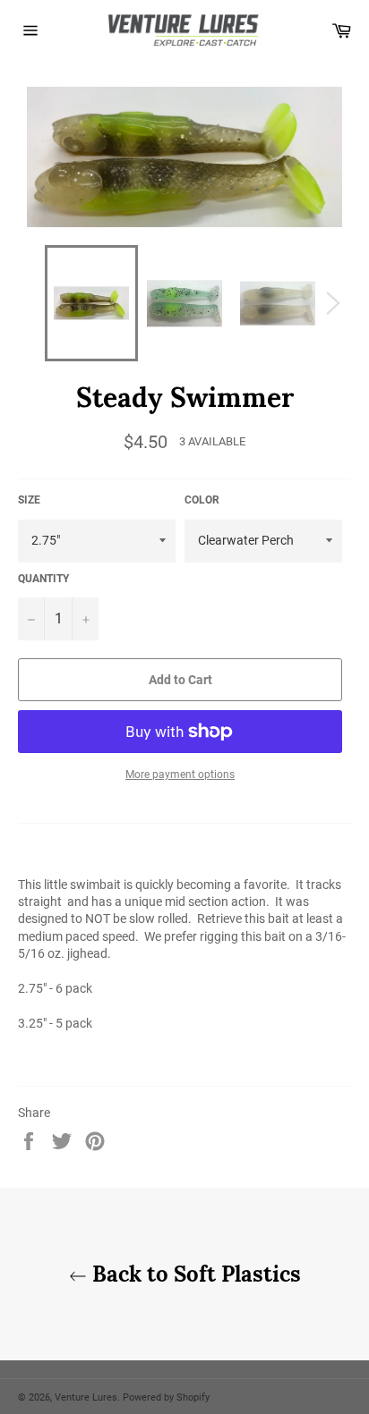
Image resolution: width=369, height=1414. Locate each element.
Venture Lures (86, 1397)
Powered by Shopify (166, 1397)
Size (29, 500)
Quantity (43, 578)
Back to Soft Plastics (194, 1274)
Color (201, 500)
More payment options (180, 774)
